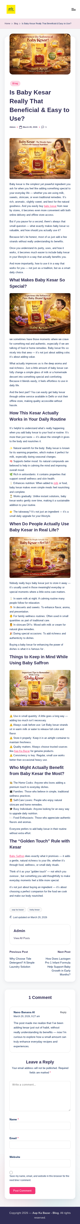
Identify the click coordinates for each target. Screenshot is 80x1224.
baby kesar (50, 206)
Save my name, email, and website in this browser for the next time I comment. (39, 1178)
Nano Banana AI (24, 1012)
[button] (22, 938)
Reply (63, 1012)
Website (15, 1157)
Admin (19, 931)
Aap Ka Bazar (22, 751)
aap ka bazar (18, 910)
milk (56, 483)
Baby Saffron (17, 856)
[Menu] (73, 9)
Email (14, 1138)
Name (14, 1119)
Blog (15, 83)
